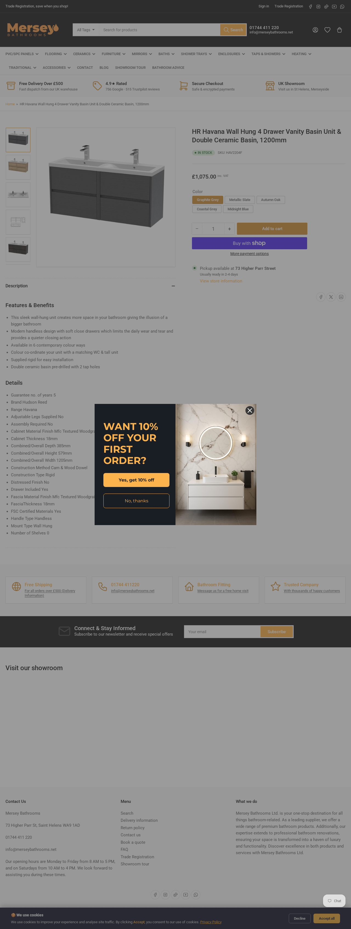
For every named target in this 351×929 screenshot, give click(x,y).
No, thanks (136, 500)
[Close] (249, 410)
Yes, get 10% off (136, 480)
